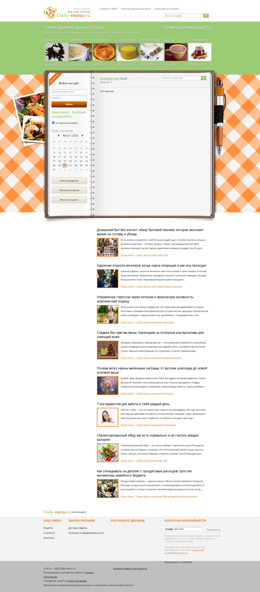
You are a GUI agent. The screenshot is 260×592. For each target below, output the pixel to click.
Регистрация (79, 112)
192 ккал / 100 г (77, 64)
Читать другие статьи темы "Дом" (152, 255)
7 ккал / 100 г (171, 64)
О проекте (49, 532)
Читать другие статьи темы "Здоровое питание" (159, 357)
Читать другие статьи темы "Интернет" (154, 393)
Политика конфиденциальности (86, 532)
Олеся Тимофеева (77, 580)
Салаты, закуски (54, 39)
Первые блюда (77, 39)
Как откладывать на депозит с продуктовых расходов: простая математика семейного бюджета (144, 473)
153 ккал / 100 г (196, 64)
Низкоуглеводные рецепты (136, 8)
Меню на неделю (69, 199)
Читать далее (127, 255)
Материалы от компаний (178, 562)
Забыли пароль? (60, 112)
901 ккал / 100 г (125, 64)
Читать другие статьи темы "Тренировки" (156, 425)
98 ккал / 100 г (100, 64)
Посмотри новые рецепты (187, 27)
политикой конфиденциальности (184, 551)
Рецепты (48, 527)
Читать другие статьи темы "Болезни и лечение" (159, 286)
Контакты (49, 537)
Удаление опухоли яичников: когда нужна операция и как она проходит (152, 265)
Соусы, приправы (126, 39)
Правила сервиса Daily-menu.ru (130, 568)
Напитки (169, 39)
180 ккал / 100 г (149, 64)
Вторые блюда (101, 39)
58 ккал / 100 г (52, 64)
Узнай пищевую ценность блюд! (74, 27)
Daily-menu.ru (69, 13)
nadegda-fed (109, 78)
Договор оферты (77, 527)
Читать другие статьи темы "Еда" (151, 460)
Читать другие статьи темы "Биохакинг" (155, 322)
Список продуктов (69, 180)
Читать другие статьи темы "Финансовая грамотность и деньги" (167, 496)
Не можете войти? (61, 116)
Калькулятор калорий (167, 8)
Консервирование (198, 39)
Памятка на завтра (69, 190)
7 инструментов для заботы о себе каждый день (133, 404)
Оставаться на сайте (67, 123)
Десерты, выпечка (151, 39)
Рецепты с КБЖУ (109, 8)
